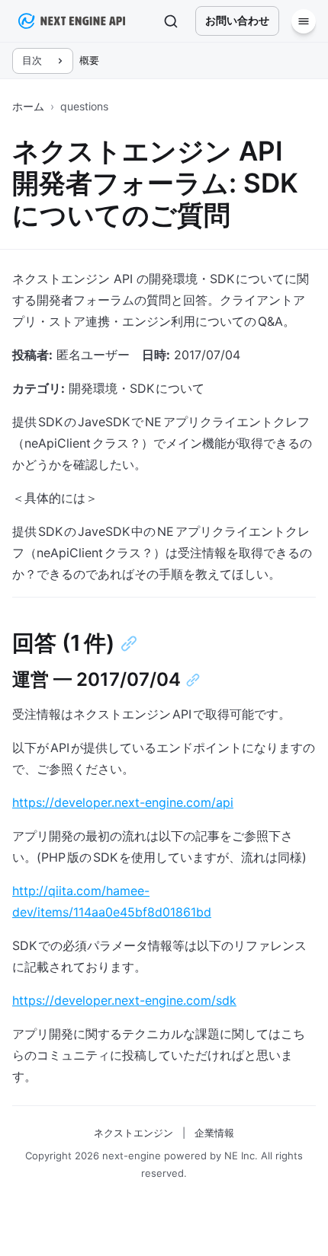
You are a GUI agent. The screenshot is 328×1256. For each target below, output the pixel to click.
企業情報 (214, 1133)
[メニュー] (303, 21)
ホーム (28, 106)
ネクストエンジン (133, 1133)
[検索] (171, 21)
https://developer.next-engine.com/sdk (124, 1000)
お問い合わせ (237, 20)
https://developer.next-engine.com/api (122, 802)
